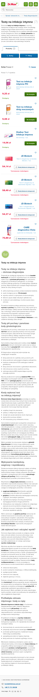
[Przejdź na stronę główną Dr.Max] (12, 4)
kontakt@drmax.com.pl (12, 684)
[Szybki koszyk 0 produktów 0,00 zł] (36, 4)
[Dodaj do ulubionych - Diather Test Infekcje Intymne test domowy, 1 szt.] (35, 129)
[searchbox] (19, 10)
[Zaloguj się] (31, 4)
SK (15, 691)
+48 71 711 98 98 (11, 687)
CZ (12, 691)
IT (20, 691)
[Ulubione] (26, 4)
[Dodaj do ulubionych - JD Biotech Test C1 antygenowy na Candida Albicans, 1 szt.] (35, 153)
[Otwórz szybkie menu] (3, 4)
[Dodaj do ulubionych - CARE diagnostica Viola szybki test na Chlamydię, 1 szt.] (35, 224)
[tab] (10, 48)
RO (18, 691)
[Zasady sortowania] (12, 67)
